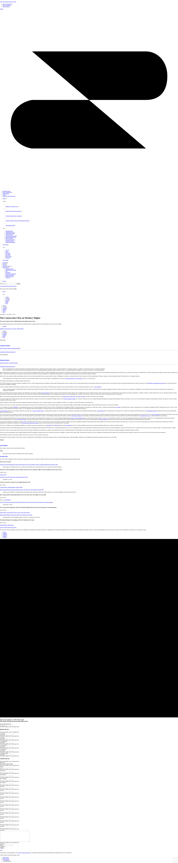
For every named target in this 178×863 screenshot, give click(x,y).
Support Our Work (10, 275)
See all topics (6, 244)
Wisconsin (8, 257)
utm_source (2, 770)
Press (4, 265)
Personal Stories (6, 266)
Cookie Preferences (7, 861)
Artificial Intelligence (10, 233)
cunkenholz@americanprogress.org (8, 352)
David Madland (3, 445)
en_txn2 (2, 794)
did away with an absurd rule (77, 418)
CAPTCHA (2, 846)
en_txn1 (2, 790)
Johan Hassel (27, 512)
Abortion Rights (9, 231)
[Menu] (89, 188)
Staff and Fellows (9, 268)
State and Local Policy (10, 239)
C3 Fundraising (3, 741)
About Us (5, 267)
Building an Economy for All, (6, 328)
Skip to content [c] (7, 5)
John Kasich (57, 425)
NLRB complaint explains (69, 398)
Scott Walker (48, 425)
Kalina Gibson (3, 512)
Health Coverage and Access (9, 196)
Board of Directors (10, 276)
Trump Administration (10, 242)
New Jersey (8, 254)
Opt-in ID (2, 843)
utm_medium (3, 774)
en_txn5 (2, 806)
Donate (1, 9)
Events (4, 263)
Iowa (7, 251)
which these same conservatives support (30, 423)
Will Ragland (7, 500)
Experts (4, 262)
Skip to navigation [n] (7, 4)
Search (1, 283)
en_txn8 (2, 818)
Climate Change (9, 234)
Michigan (8, 252)
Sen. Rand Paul (100, 410)
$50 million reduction (76, 415)
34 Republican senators (152, 410)
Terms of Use (6, 857)
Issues (4, 198)
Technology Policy (10, 241)
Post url (1, 766)
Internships (8, 272)
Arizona (7, 250)
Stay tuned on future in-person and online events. (14, 720)
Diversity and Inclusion (11, 273)
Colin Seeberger (3, 487)
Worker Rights (20, 328)
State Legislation (9, 238)
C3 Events (2, 737)
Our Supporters (6, 860)
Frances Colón (16, 512)
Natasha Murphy (3, 525)
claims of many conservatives (69, 396)
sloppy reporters (81, 396)
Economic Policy (4, 456)
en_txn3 (2, 798)
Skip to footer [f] (6, 6)
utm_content (2, 782)
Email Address (5, 724)
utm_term (2, 786)
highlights (15, 407)
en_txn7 (2, 814)
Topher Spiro (11, 525)
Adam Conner (3, 474)
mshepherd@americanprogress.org (7, 366)
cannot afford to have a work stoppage (73, 378)
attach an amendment (103, 419)
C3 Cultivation (3, 745)
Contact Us (8, 277)
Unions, (15, 328)
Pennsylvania (8, 256)
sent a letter (118, 407)
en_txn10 (2, 826)
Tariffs (4, 195)
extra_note (2, 830)
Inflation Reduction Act (11, 237)
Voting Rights (6, 193)
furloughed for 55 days (145, 415)
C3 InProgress (3, 749)
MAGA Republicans (7, 192)
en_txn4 (2, 802)
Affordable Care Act (10, 232)
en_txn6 (2, 810)
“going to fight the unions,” (38, 410)
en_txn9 (2, 822)
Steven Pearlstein (45, 392)
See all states (5, 260)
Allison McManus (11, 487)
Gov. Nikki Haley (4, 410)
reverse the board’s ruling (20, 419)
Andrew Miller (19, 487)
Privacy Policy (6, 858)
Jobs (7, 271)
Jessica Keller (10, 512)
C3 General (2, 733)
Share (4, 291)
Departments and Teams (11, 270)
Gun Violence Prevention (11, 236)
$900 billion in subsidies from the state (156, 383)
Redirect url (2, 762)
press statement (97, 386)
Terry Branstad (68, 425)
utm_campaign (3, 778)
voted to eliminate (156, 414)
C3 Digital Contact (4, 753)
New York (8, 255)
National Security (6, 191)
